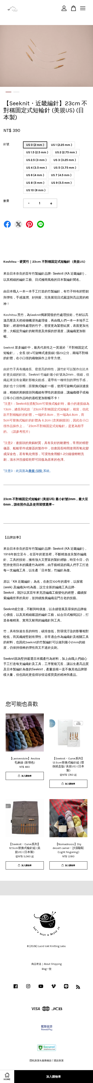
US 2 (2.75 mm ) (66, 152)
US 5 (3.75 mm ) (65, 167)
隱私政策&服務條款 (41, 1060)
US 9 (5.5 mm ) (61, 182)
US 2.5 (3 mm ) (36, 160)
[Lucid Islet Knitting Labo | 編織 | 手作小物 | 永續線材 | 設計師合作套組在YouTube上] (41, 988)
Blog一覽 (46, 969)
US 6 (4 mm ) (35, 175)
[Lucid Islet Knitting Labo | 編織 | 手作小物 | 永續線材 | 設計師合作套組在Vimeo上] (53, 988)
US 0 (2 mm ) (35, 145)
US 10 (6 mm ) (35, 190)
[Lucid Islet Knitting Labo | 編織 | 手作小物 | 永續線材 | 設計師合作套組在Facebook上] (15, 988)
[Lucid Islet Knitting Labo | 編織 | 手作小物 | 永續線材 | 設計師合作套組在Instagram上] (28, 988)
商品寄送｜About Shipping (46, 964)
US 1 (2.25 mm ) (61, 145)
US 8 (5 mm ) (35, 182)
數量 (6, 200)
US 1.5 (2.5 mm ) (37, 152)
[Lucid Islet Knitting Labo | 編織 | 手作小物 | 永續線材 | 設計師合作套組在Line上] (66, 988)
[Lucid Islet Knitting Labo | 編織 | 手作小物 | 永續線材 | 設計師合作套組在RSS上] (78, 987)
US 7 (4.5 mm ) (61, 175)
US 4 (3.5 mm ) (36, 167)
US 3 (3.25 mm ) (64, 160)
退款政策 (59, 1060)
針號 (6, 144)
